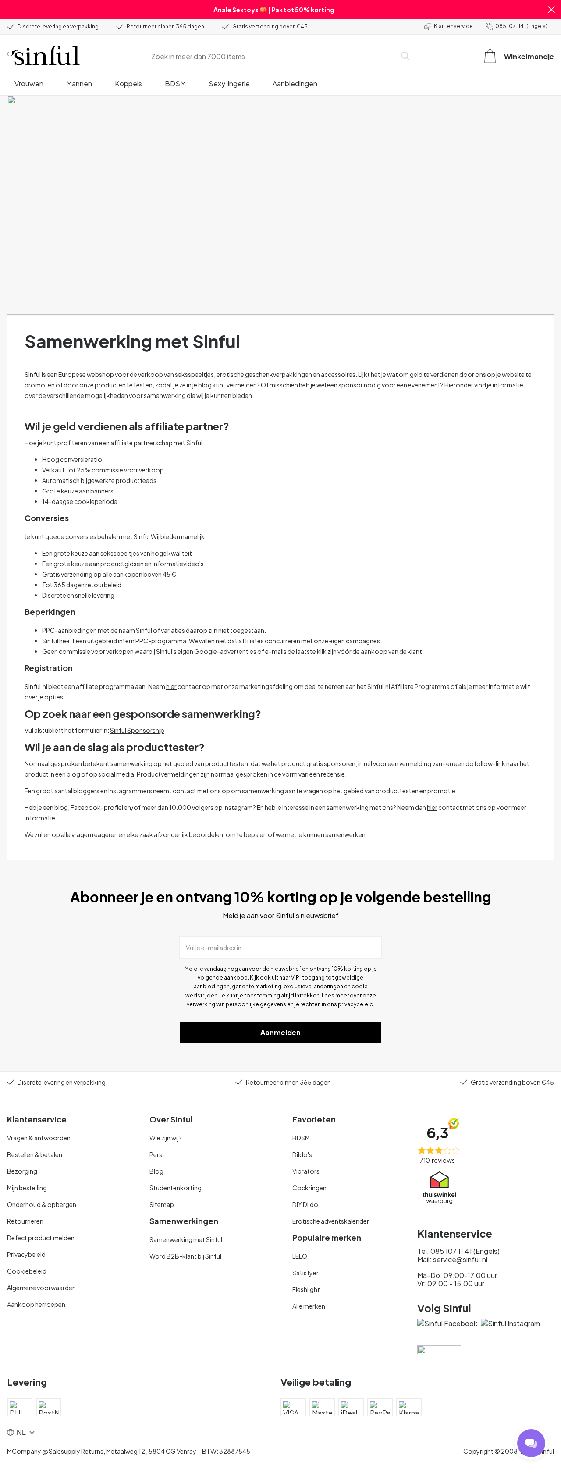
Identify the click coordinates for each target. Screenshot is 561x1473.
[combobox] (271, 56)
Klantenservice (453, 26)
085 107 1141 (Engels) (521, 26)
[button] (551, 9)
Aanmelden (280, 1032)
